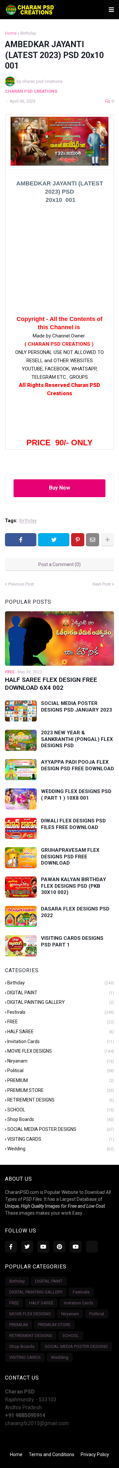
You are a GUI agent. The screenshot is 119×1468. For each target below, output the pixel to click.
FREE (60, 1021)
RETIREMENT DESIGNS (60, 1099)
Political (60, 1070)
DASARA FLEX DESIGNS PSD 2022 (75, 912)
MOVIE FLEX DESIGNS (60, 1051)
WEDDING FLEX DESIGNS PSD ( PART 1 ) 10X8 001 (76, 794)
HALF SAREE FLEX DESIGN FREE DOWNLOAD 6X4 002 (51, 684)
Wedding (60, 1148)
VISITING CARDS (60, 1139)
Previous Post (21, 584)
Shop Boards (60, 1119)
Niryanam (60, 1061)
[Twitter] (53, 539)
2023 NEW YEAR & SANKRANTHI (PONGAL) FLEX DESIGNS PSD (77, 739)
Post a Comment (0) (59, 564)
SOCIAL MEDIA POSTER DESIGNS (60, 1129)
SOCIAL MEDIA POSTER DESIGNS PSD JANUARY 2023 (76, 706)
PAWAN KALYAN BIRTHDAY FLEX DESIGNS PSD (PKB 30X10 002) (73, 886)
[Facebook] (20, 539)
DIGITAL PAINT (60, 992)
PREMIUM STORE (60, 1090)
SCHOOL (60, 1109)
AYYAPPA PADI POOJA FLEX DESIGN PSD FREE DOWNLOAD (77, 765)
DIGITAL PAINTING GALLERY (60, 1002)
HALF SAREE (60, 1031)
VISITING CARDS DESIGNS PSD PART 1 (72, 941)
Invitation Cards (60, 1041)
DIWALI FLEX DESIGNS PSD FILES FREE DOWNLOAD (73, 824)
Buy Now (59, 488)
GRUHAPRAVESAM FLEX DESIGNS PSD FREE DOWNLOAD (70, 856)
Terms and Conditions (51, 1454)
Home (11, 33)
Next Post (102, 584)
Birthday (28, 33)
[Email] (92, 539)
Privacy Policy (95, 1454)
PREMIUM (60, 1080)
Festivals (60, 1012)
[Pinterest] (77, 539)
